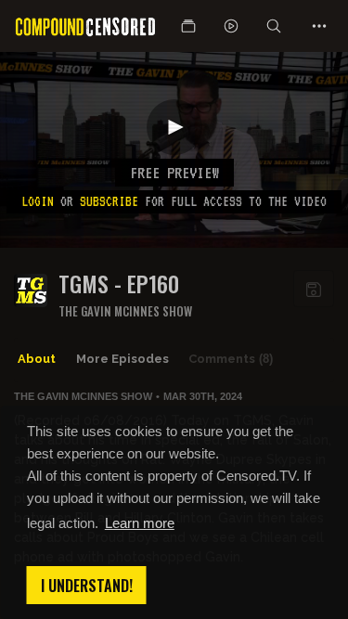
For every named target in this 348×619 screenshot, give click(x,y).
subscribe (109, 201)
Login (37, 201)
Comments (230, 359)
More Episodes (122, 359)
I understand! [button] (87, 585)
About (37, 359)
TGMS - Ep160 (118, 283)
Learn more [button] (139, 523)
